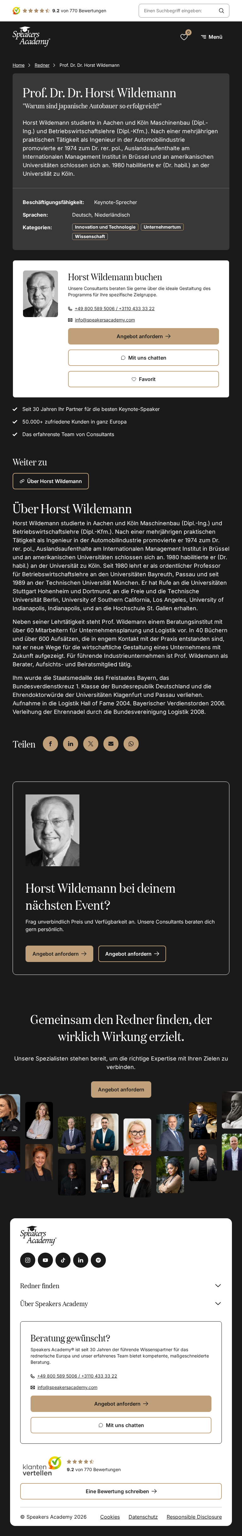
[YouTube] (45, 1260)
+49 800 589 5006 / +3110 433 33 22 (115, 308)
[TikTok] (63, 1260)
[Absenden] (221, 11)
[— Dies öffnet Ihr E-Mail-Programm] (110, 743)
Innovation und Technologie (105, 227)
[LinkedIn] (80, 1260)
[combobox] (176, 11)
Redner (42, 65)
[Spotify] (98, 1260)
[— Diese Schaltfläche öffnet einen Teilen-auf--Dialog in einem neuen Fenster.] (50, 743)
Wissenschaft (90, 236)
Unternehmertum (162, 227)
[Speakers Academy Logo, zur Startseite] (31, 36)
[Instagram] (27, 1260)
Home (19, 65)
